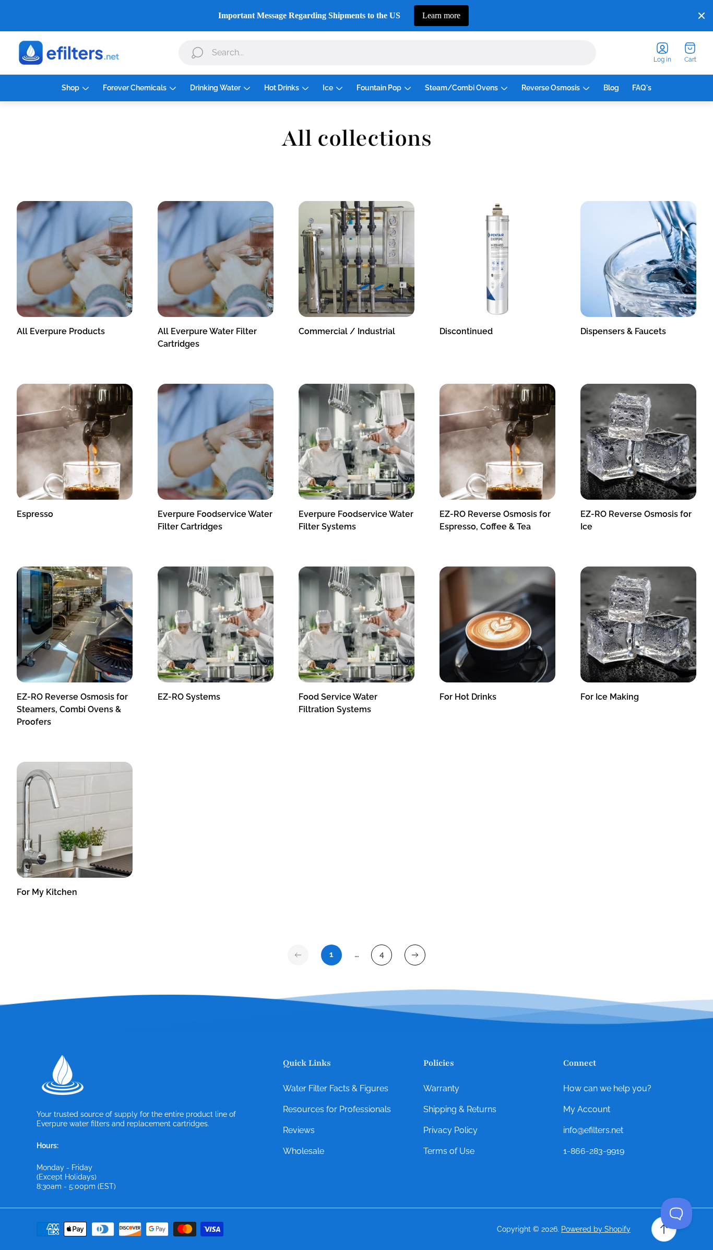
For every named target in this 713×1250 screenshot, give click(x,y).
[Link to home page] (63, 1075)
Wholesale (303, 1151)
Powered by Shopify (596, 1229)
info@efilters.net (593, 1130)
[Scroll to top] (663, 1229)
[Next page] (415, 955)
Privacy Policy (450, 1130)
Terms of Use (448, 1151)
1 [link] (331, 954)
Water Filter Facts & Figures (335, 1088)
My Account (586, 1109)
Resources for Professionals (337, 1109)
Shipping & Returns (459, 1109)
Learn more (441, 15)
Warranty (441, 1088)
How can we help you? (607, 1088)
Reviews (299, 1130)
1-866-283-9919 (593, 1151)
